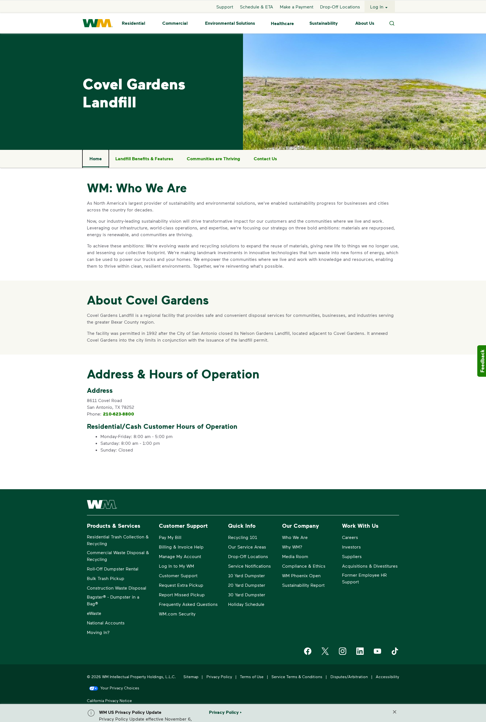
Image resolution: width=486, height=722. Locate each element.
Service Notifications (249, 565)
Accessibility (387, 676)
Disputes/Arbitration (349, 676)
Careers (350, 537)
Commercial (175, 23)
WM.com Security (177, 613)
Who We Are (295, 537)
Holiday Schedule (246, 604)
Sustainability (323, 23)
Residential (133, 23)
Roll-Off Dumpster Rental (112, 568)
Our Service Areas (247, 546)
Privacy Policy (219, 676)
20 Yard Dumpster (246, 585)
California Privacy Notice (109, 700)
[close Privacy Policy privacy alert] (394, 712)
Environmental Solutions (230, 23)
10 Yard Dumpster (246, 575)
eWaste (94, 613)
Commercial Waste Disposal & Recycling (118, 556)
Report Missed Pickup (182, 594)
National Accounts (106, 622)
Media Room (295, 556)
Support (224, 6)
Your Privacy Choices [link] (119, 687)
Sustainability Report (303, 585)
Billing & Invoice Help (181, 546)
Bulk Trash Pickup (105, 578)
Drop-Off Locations (340, 6)
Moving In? (98, 632)
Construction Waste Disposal (116, 587)
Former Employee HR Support (364, 578)
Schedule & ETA (256, 6)
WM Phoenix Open (301, 575)
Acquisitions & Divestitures (370, 565)
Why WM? (292, 546)
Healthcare (282, 23)
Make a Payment (296, 6)
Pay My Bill (170, 537)
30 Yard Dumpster (246, 594)
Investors (351, 546)
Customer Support (178, 575)
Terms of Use (252, 676)
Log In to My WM (176, 565)
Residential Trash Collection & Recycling (118, 540)
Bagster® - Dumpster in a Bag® (113, 600)
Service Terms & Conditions (296, 676)
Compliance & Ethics (303, 565)
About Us (364, 23)
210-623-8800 (118, 414)
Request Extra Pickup (181, 585)
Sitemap (190, 676)
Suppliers (352, 556)
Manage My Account (180, 556)
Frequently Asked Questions (188, 604)
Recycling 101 (242, 537)
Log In (376, 6)
